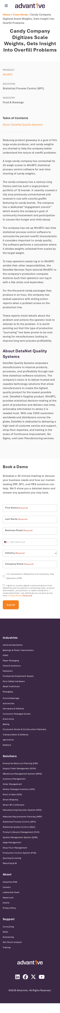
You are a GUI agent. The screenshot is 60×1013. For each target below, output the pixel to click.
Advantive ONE (10, 882)
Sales (5, 931)
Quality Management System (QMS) (20, 837)
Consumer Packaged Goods (16, 714)
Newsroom (8, 897)
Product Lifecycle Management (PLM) (21, 832)
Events (6, 902)
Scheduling (8, 937)
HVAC (5, 655)
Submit (11, 604)
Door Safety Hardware (14, 681)
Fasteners (8, 671)
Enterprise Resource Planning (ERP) (20, 763)
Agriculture (8, 739)
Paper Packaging (11, 660)
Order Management (12, 784)
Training (7, 947)
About (7, 874)
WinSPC (8, 74)
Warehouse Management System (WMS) (22, 773)
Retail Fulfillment (11, 686)
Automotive (8, 703)
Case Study (20, 14)
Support (8, 919)
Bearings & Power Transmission (18, 650)
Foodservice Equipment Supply (18, 676)
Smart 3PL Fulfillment (13, 805)
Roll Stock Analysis (12, 942)
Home (7, 14)
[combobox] (6, 542)
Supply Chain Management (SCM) (19, 768)
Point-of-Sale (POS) (12, 794)
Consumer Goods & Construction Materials (24, 729)
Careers (7, 887)
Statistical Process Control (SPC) (19, 821)
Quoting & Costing (12, 858)
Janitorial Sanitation (13, 645)
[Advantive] (30, 962)
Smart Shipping (10, 799)
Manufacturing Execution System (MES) (22, 810)
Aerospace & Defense (13, 708)
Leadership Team (11, 892)
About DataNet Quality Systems (23, 124)
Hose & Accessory (12, 665)
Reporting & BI (10, 863)
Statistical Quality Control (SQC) (19, 827)
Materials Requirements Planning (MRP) (22, 816)
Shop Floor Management (15, 847)
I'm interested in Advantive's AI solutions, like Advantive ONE (30, 576)
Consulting (8, 926)
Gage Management (12, 842)
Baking (6, 724)
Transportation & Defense (15, 734)
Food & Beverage (11, 698)
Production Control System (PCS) (20, 853)
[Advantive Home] (30, 5)
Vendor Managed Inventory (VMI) (19, 789)
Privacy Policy (15, 595)
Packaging (8, 691)
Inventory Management (14, 779)
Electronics (8, 719)
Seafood (7, 745)
